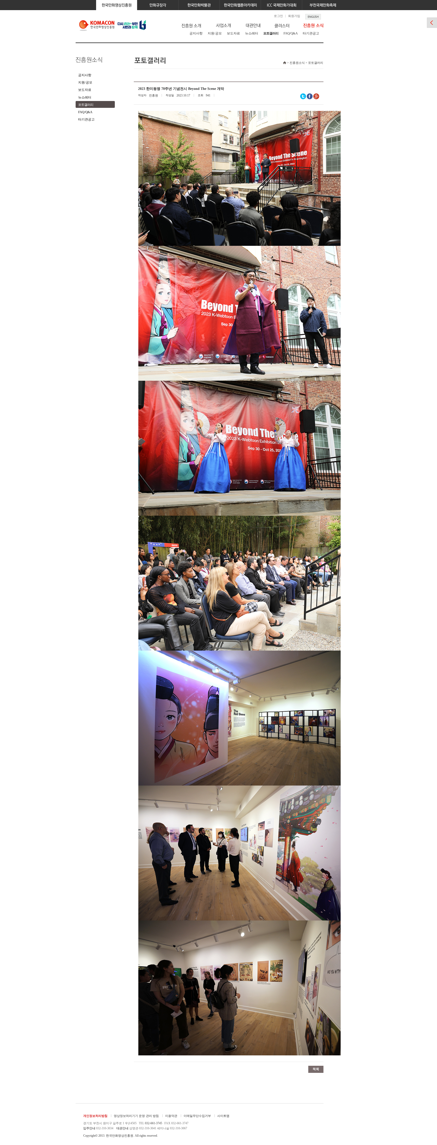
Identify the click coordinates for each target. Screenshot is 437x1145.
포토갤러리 (270, 33)
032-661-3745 (153, 1123)
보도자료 (233, 33)
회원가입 (294, 16)
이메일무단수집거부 (197, 1116)
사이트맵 (223, 1116)
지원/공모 (215, 33)
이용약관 (171, 1116)
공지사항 (196, 33)
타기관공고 (311, 33)
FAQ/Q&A (290, 33)
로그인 (278, 16)
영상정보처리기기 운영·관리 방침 (136, 1116)
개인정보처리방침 (95, 1116)
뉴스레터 (251, 33)
